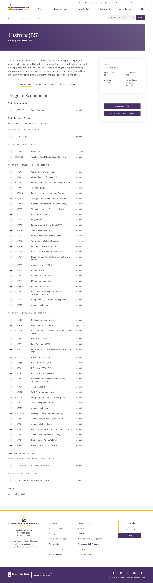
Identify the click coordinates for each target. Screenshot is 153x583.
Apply (140, 17)
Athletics (108, 3)
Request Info (115, 17)
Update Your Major (122, 106)
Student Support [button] (125, 9)
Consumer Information (87, 554)
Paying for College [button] (85, 9)
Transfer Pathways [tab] (57, 84)
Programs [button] (42, 9)
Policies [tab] (72, 84)
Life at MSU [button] (105, 9)
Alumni (142, 3)
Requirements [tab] (26, 84)
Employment (54, 534)
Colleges (81, 549)
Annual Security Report (58, 539)
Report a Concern (56, 549)
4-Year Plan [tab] (41, 84)
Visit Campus (129, 17)
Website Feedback (56, 554)
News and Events (85, 523)
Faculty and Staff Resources (89, 544)
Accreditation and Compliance (90, 539)
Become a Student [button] (61, 9)
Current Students (96, 3)
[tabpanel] (47, 294)
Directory (81, 534)
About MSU (83, 3)
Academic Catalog (21, 19)
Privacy (81, 528)
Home (10, 19)
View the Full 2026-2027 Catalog (122, 113)
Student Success (55, 528)
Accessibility (54, 544)
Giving (118, 3)
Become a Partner (130, 3)
